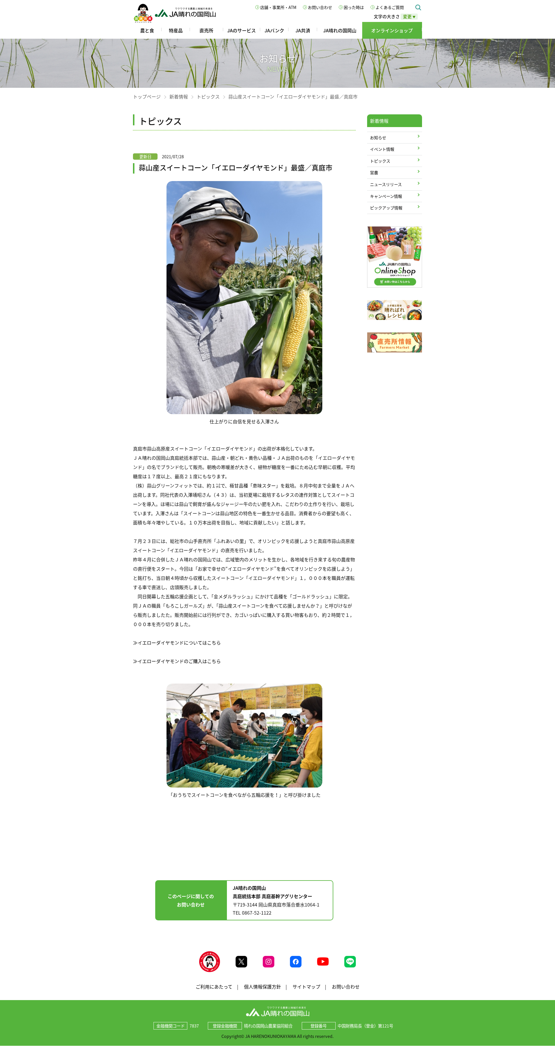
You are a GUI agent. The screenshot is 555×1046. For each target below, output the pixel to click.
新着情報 (178, 96)
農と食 (147, 30)
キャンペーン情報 (386, 196)
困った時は (354, 7)
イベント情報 (382, 149)
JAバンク (274, 30)
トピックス (208, 96)
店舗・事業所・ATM (278, 7)
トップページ (147, 96)
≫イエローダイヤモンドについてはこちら (177, 642)
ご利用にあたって (214, 986)
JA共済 (302, 30)
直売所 (206, 30)
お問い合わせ (320, 7)
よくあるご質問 (389, 7)
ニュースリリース (386, 184)
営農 (374, 172)
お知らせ (378, 137)
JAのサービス (241, 30)
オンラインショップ (392, 30)
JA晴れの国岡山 (339, 30)
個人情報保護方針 (262, 986)
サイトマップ (306, 986)
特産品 (176, 30)
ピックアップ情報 (386, 208)
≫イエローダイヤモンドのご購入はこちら (177, 661)
